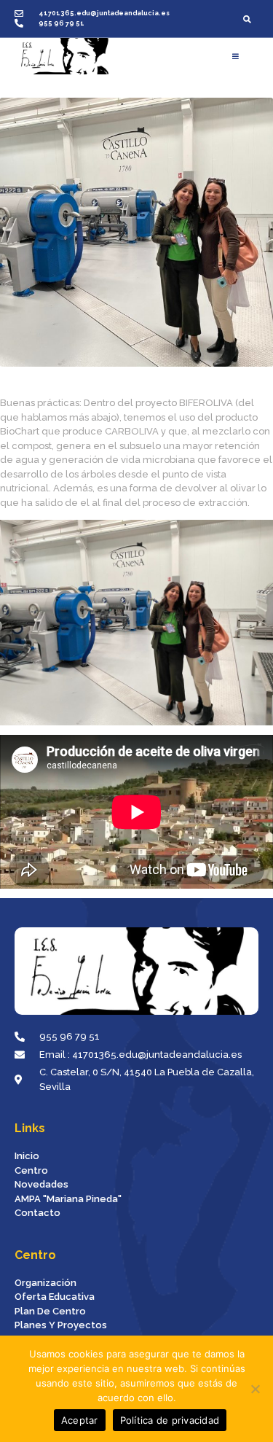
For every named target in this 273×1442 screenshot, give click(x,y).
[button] (247, 18)
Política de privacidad (170, 1420)
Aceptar (79, 1420)
